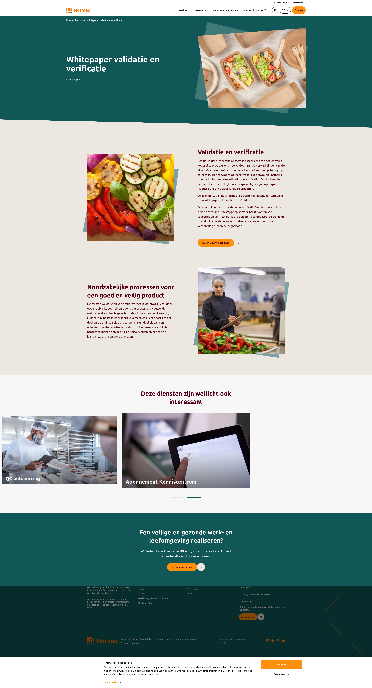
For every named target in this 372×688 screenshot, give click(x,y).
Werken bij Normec (254, 10)
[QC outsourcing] (59, 450)
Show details (111, 682)
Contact (192, 593)
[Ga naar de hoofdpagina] (78, 10)
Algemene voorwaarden (185, 638)
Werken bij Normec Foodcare (153, 598)
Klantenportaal (145, 602)
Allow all (281, 664)
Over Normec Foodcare (224, 10)
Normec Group (281, 2)
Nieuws (141, 588)
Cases (141, 593)
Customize (279, 674)
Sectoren (199, 10)
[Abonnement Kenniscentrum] (186, 450)
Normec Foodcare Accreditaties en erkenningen (145, 638)
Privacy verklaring (129, 642)
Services (183, 10)
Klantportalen (299, 2)
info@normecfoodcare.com (256, 594)
